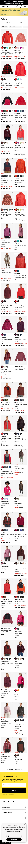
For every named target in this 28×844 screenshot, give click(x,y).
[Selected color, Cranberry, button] (2, 498)
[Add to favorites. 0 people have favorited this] (12, 30)
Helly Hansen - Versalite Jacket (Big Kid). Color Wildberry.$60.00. (20, 237)
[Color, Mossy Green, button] (10, 47)
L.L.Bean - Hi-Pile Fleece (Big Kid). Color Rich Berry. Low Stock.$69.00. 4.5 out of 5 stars (7, 331)
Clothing (4, 26)
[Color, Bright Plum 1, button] (20, 47)
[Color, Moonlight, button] (20, 658)
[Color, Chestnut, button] (23, 563)
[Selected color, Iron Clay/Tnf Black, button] (2, 400)
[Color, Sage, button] (18, 720)
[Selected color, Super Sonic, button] (15, 176)
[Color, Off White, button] (5, 658)
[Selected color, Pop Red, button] (15, 301)
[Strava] (14, 801)
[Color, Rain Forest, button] (5, 111)
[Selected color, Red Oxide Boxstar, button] (2, 209)
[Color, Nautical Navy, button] (5, 433)
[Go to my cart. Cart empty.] (21, 6)
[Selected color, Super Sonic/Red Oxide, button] (15, 271)
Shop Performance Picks (16, 3)
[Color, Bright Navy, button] (5, 335)
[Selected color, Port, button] (2, 142)
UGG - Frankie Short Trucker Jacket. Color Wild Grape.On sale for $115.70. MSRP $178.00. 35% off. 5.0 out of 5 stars (20, 561)
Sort (21, 22)
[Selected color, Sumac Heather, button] (15, 400)
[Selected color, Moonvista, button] (15, 433)
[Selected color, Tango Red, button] (2, 467)
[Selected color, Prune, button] (15, 498)
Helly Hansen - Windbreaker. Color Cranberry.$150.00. (20, 624)
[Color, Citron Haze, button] (20, 142)
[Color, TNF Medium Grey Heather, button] (23, 400)
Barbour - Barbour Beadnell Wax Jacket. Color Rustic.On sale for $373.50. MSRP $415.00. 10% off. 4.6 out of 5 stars (20, 718)
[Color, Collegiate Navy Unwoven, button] (5, 209)
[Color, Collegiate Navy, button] (10, 111)
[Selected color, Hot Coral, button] (15, 47)
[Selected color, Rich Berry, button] (2, 335)
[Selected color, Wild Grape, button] (15, 563)
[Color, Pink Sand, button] (23, 142)
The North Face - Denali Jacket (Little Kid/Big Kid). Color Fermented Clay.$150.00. (7, 624)
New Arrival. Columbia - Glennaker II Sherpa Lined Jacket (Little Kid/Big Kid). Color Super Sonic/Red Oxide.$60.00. (20, 266)
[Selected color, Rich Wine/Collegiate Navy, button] (2, 176)
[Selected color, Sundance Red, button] (2, 597)
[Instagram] (4, 801)
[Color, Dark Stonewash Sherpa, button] (5, 530)
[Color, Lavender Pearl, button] (18, 47)
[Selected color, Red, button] (2, 658)
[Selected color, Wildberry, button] (15, 241)
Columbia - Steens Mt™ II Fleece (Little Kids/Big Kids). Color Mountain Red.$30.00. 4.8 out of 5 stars (20, 107)
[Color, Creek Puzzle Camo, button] (7, 209)
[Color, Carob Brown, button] (5, 597)
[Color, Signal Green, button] (18, 241)
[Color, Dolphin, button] (7, 47)
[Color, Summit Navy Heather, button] (20, 400)
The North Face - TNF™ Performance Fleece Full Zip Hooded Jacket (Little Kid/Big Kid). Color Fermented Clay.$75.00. (20, 364)
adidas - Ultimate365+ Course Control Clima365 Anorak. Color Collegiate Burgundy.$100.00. (20, 527)
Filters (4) (8, 22)
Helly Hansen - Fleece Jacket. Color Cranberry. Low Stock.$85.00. (7, 495)
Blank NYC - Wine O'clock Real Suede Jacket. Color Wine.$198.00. (7, 686)
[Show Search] (17, 6)
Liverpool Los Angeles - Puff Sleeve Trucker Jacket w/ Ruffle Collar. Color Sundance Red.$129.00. (7, 593)
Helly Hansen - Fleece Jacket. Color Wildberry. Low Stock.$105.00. (7, 561)
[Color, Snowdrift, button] (18, 142)
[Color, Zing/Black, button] (7, 111)
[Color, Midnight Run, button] (20, 335)
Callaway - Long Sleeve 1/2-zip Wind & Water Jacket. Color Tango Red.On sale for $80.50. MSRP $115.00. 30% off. (7, 463)
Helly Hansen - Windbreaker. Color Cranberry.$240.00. (20, 686)
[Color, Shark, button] (7, 366)
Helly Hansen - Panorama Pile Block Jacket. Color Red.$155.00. (7, 655)
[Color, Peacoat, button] (10, 467)
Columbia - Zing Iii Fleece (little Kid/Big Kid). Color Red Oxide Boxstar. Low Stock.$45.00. (7, 206)
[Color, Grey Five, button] (23, 530)
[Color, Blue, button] (7, 658)
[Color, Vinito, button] (18, 658)
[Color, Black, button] (5, 47)
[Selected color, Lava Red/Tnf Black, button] (15, 597)
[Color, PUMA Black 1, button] (18, 301)
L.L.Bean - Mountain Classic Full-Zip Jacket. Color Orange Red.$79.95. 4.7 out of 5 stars (7, 431)
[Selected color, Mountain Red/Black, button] (2, 111)
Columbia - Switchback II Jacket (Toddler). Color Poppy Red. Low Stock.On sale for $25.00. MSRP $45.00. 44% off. (20, 76)
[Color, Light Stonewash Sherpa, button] (7, 530)
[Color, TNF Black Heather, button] (18, 400)
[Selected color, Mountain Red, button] (15, 111)
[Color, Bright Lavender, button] (7, 498)
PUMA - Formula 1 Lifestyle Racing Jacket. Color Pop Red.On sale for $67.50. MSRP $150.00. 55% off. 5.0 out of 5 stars (20, 298)
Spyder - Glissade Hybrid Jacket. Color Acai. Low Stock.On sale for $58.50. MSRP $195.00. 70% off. (7, 237)
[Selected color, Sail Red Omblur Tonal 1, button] (2, 79)
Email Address (7, 785)
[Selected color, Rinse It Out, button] (2, 530)
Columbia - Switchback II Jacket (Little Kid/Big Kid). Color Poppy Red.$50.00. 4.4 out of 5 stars (20, 206)
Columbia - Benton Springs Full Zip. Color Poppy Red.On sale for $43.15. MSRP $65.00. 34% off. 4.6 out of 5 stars (20, 140)
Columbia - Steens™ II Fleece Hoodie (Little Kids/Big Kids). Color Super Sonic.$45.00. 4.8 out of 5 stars (20, 173)
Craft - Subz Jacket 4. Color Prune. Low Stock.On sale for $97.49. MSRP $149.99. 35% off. (20, 495)
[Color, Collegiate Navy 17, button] (23, 111)
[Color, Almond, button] (7, 142)
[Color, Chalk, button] (5, 366)
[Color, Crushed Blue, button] (23, 176)
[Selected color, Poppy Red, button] (2, 47)
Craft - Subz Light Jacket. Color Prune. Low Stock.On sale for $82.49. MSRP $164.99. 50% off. (20, 463)
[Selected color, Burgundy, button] (15, 335)
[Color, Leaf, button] (18, 498)
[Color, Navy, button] (23, 720)
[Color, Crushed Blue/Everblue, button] (20, 111)
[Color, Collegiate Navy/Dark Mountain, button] (7, 176)
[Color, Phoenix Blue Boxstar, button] (10, 209)
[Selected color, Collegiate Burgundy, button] (15, 530)
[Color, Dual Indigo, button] (20, 530)
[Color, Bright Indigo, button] (18, 111)
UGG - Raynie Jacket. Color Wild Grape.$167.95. (20, 655)
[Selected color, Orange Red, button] (2, 433)
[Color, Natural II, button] (18, 563)
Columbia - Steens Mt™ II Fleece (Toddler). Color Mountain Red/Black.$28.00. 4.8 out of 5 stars (7, 107)
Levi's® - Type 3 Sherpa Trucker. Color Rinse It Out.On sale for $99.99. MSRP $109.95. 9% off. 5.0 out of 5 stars (7, 527)
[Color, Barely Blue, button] (5, 498)
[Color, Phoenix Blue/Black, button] (18, 271)
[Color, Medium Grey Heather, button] (7, 467)
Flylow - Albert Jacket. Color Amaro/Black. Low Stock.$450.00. (20, 751)
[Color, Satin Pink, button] (23, 47)
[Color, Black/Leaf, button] (18, 755)
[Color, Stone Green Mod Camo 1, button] (5, 79)
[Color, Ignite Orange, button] (18, 690)
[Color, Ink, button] (20, 563)
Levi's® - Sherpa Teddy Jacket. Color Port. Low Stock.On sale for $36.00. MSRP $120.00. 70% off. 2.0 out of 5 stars (7, 140)
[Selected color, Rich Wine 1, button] (2, 301)
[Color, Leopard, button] (5, 142)
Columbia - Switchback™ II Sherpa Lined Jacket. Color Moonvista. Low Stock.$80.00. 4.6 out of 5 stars (20, 431)
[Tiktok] (9, 801)
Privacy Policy (17, 831)
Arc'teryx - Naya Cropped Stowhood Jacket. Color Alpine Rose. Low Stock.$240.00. (7, 718)
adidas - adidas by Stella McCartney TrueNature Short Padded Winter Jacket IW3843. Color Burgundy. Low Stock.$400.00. (7, 751)
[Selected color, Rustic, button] (15, 720)
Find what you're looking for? (13, 769)
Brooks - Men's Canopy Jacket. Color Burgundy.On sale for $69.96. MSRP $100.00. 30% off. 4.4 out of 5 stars (20, 331)
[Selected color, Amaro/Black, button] (15, 755)
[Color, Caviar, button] (5, 467)
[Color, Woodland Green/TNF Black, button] (7, 400)
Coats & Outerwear (14, 26)
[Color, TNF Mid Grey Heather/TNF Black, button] (18, 597)
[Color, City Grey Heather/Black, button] (10, 176)
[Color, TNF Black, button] (5, 400)
